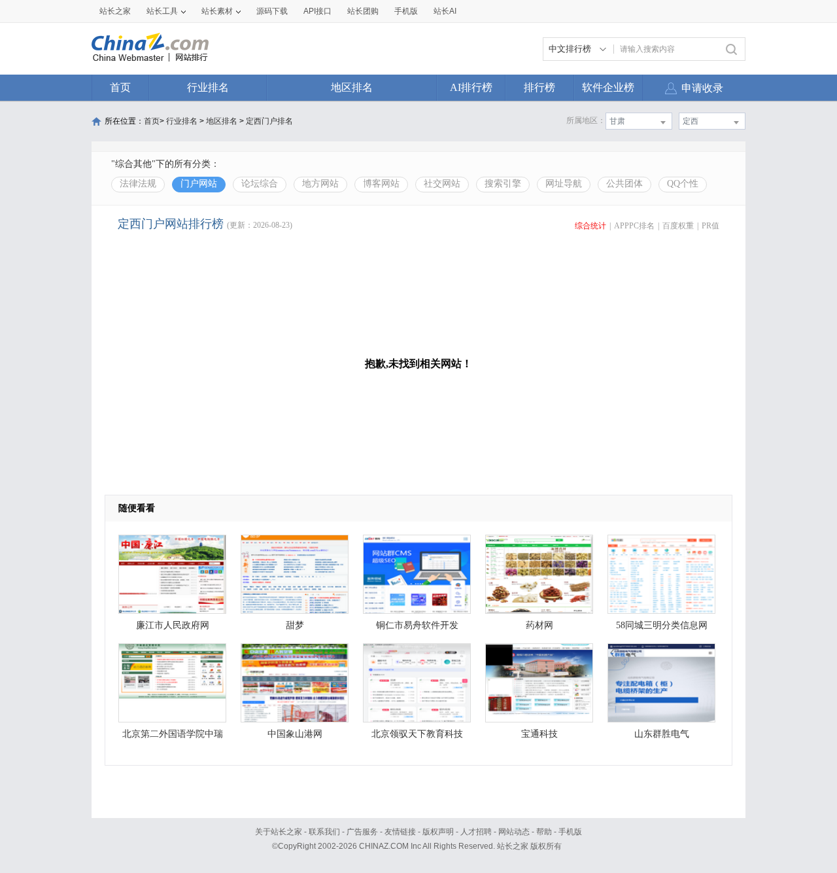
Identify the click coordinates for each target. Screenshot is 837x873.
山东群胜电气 (661, 734)
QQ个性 (682, 183)
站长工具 (162, 11)
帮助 (544, 831)
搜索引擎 (503, 183)
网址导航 (563, 183)
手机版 (570, 831)
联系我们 (324, 831)
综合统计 (590, 225)
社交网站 (442, 183)
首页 (120, 87)
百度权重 (678, 225)
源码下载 (272, 11)
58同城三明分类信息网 (662, 625)
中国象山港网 (294, 734)
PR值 (710, 225)
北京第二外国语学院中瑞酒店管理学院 (172, 737)
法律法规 (138, 183)
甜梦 (295, 625)
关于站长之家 (278, 831)
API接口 (317, 11)
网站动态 (514, 831)
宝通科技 (539, 734)
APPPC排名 (634, 225)
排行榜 (539, 87)
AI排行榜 (471, 87)
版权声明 (438, 831)
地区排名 (352, 87)
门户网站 (198, 183)
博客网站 (381, 183)
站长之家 (115, 11)
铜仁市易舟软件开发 (417, 625)
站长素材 (217, 11)
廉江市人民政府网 (172, 625)
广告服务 (362, 831)
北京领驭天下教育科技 (417, 734)
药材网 (539, 625)
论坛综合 (259, 183)
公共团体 (624, 183)
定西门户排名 (269, 121)
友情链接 (400, 831)
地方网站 (320, 183)
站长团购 (363, 11)
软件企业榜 (608, 87)
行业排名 (208, 87)
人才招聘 (476, 831)
